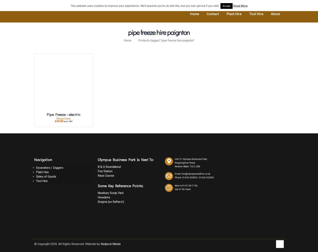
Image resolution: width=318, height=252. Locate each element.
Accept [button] (226, 6)
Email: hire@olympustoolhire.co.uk (192, 174)
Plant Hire (42, 172)
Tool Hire (42, 181)
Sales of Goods (46, 176)
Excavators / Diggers (49, 167)
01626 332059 (206, 177)
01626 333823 (189, 177)
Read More (240, 6)
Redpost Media (111, 244)
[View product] (87, 59)
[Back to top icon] (280, 244)
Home (127, 40)
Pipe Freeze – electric (64, 114)
